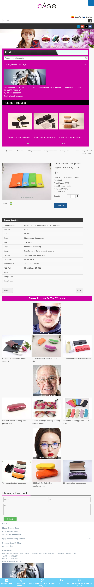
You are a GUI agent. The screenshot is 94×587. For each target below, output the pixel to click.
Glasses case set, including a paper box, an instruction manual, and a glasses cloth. (46, 137)
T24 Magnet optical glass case (14, 483)
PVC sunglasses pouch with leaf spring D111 (14, 359)
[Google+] (82, 26)
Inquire (61, 205)
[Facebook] (90, 26)
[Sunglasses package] (47, 318)
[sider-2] (47, 380)
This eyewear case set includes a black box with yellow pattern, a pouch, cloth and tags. (20, 137)
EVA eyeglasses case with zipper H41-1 (45, 359)
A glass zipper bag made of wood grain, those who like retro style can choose (71, 137)
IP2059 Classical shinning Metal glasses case (14, 422)
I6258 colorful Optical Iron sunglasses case (42, 484)
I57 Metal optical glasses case (74, 483)
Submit (10, 519)
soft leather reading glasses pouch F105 (76, 422)
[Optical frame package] (47, 443)
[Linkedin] (78, 26)
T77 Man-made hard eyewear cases (77, 358)
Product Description (11, 220)
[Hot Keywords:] (90, 20)
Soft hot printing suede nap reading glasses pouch (46, 422)
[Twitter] (86, 26)
